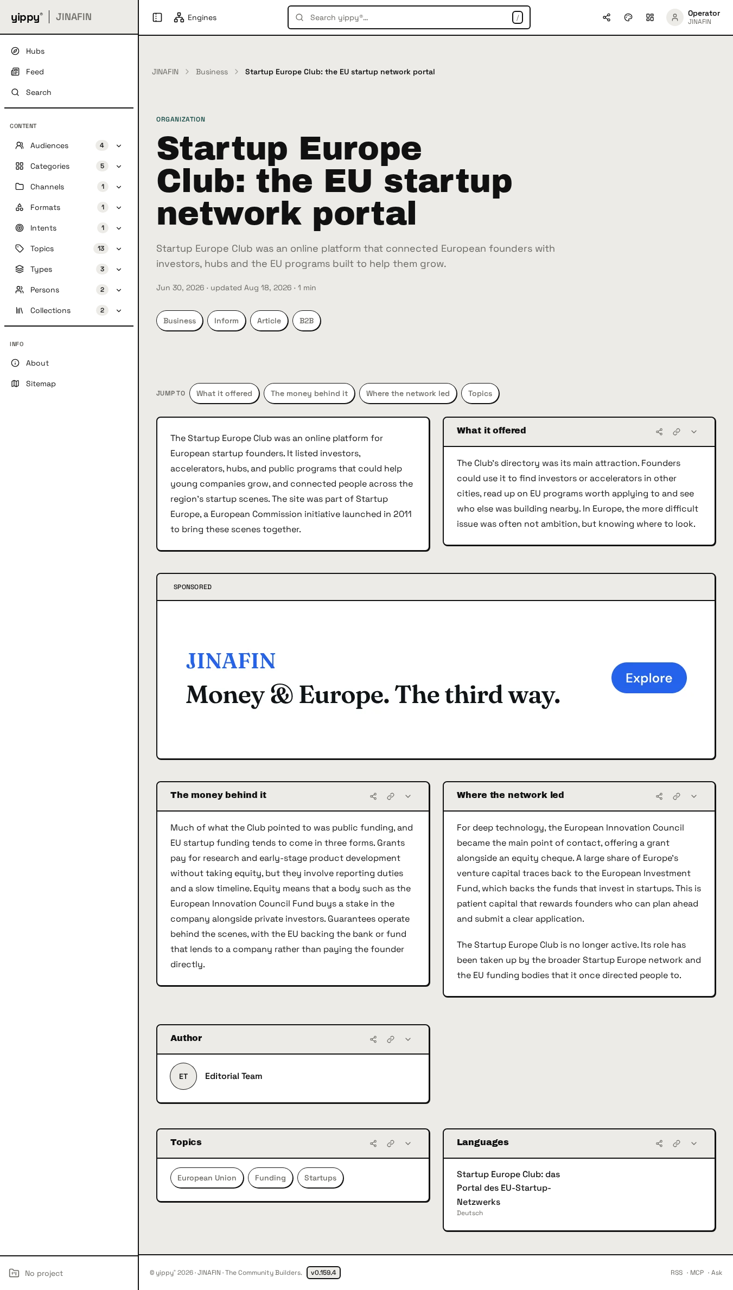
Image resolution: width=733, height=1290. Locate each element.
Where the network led (408, 393)
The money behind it (309, 393)
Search (39, 92)
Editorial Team (234, 1076)
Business (212, 71)
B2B (306, 320)
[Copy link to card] (676, 431)
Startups (320, 1178)
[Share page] (606, 17)
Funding (270, 1178)
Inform (226, 320)
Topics (480, 393)
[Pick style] (628, 17)
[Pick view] (650, 17)
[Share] (659, 431)
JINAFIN (165, 71)
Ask (716, 1272)
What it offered (224, 393)
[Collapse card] (694, 431)
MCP (697, 1272)
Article (269, 320)
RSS (677, 1272)
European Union (207, 1178)
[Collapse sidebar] (157, 17)
